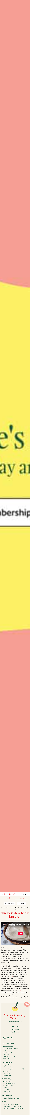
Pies (16, 907)
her (12, 976)
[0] (28, 894)
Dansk (8, 898)
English (22, 898)
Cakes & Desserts (10, 907)
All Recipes (3, 907)
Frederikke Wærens (11, 894)
